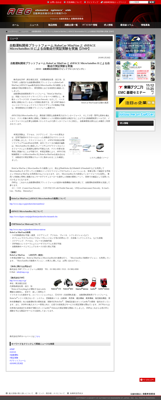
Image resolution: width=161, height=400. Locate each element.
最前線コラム (126, 25)
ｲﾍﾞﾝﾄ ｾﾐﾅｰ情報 (89, 25)
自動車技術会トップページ (114, 2)
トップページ (13, 31)
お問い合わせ (55, 2)
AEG (41, 13)
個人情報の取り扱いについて (21, 393)
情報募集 (145, 25)
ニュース (34, 25)
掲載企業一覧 (71, 25)
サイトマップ (92, 2)
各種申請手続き (76, 393)
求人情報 (108, 25)
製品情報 (52, 25)
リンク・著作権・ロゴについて (51, 393)
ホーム (15, 25)
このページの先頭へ (147, 380)
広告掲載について (74, 2)
